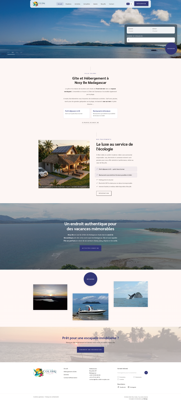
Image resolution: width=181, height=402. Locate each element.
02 (13, 52)
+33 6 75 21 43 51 (94, 377)
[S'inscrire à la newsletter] (146, 372)
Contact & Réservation (70, 377)
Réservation (104, 193)
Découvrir (90, 279)
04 (21, 52)
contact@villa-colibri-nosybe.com (99, 379)
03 (17, 52)
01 (9, 52)
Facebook (123, 387)
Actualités (87, 4)
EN (131, 4)
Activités (77, 4)
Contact (111, 4)
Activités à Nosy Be (90, 248)
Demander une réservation (90, 349)
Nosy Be (103, 4)
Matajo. (146, 399)
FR (128, 4)
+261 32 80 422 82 (94, 375)
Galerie (95, 4)
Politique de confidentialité (52, 397)
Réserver (141, 3)
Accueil (60, 4)
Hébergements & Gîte (70, 371)
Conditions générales (38, 397)
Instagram (133, 387)
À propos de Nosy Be (90, 122)
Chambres (68, 4)
